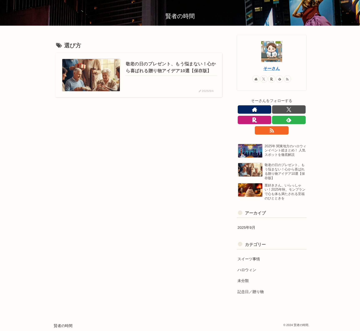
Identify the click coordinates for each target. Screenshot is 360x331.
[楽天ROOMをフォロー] (271, 79)
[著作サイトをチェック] (256, 79)
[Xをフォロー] (264, 79)
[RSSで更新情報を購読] (287, 79)
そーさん (271, 68)
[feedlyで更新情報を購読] (279, 79)
